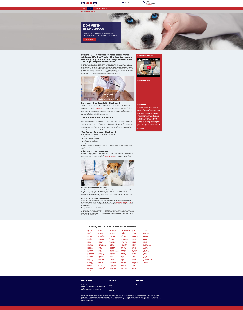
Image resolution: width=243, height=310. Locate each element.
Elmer (99, 247)
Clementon (90, 268)
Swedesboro (146, 233)
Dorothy (100, 242)
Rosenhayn (134, 258)
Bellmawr (89, 239)
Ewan (99, 250)
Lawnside (112, 250)
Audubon (89, 235)
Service (89, 8)
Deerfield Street (102, 241)
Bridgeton (89, 251)
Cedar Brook (90, 259)
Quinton (134, 238)
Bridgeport (90, 250)
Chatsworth (90, 261)
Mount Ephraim (124, 239)
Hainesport (101, 270)
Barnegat (89, 236)
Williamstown (146, 251)
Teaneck (145, 235)
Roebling (134, 253)
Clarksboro (90, 265)
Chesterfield (90, 264)
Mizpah (122, 235)
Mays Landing (113, 265)
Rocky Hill (134, 251)
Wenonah (145, 247)
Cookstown (101, 233)
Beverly (89, 242)
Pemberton (123, 264)
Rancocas (134, 239)
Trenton (145, 239)
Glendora (100, 262)
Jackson (111, 238)
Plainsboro (134, 232)
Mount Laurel (124, 242)
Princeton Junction (136, 236)
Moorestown (124, 238)
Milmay (122, 232)
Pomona (134, 233)
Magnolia (112, 254)
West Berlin (145, 248)
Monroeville (123, 236)
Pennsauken (123, 268)
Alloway (89, 232)
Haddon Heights (102, 267)
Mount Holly (123, 241)
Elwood (100, 248)
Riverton (134, 248)
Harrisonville (113, 232)
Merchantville (113, 268)
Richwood (134, 242)
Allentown (89, 230)
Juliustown (112, 242)
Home (84, 8)
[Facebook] (136, 285)
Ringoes (133, 245)
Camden (89, 258)
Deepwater (101, 239)
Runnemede (134, 259)
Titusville (145, 238)
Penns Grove (124, 267)
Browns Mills (90, 253)
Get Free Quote (89, 39)
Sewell (133, 264)
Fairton (100, 251)
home (82, 11)
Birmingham (90, 244)
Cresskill (100, 238)
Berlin (88, 241)
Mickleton (112, 270)
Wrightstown (146, 262)
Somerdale (134, 270)
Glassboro (100, 261)
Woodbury (145, 258)
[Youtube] (138, 285)
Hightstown (112, 233)
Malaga (111, 256)
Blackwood (87, 11)
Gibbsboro (101, 258)
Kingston (112, 244)
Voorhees (145, 244)
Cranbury (100, 235)
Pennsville (123, 270)
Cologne (100, 230)
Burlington (90, 256)
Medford (112, 267)
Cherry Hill (89, 262)
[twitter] (139, 285)
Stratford (145, 232)
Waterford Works (147, 245)
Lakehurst (112, 245)
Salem (133, 261)
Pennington (123, 265)
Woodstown (145, 261)
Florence (100, 253)
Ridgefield (134, 244)
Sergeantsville (135, 262)
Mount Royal (124, 244)
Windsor (145, 254)
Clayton (89, 267)
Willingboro (145, 253)
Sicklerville (134, 267)
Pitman (133, 230)
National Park (124, 247)
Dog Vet (93, 11)
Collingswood (90, 270)
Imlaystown (112, 236)
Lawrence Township (114, 251)
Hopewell (112, 235)
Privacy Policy (112, 293)
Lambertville (112, 247)
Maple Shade (113, 262)
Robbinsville (134, 250)
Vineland (145, 242)
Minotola (123, 233)
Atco (88, 233)
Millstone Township (125, 230)
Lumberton (112, 253)
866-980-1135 (149, 4)
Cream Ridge (101, 236)
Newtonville (123, 254)
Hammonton (113, 230)
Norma (122, 256)
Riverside (134, 247)
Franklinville (101, 254)
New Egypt (123, 248)
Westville (145, 250)
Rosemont (134, 256)
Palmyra (122, 259)
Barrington (90, 238)
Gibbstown (101, 259)
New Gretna (123, 250)
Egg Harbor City (102, 245)
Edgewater (101, 244)
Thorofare (145, 236)
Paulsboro (123, 261)
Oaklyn (122, 258)
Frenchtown (101, 256)
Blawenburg (90, 247)
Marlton (111, 264)
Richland (134, 241)
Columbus (100, 232)
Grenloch (100, 265)
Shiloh (133, 265)
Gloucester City (102, 264)
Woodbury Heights (147, 259)
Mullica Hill (123, 245)
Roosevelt (134, 254)
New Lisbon (123, 251)
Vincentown (145, 241)
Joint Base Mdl (113, 241)
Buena (89, 254)
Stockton (145, 230)
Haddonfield (101, 268)
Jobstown (112, 239)
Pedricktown (123, 262)
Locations (104, 8)
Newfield (123, 253)
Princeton (134, 235)
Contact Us (97, 8)
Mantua (111, 261)
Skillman (134, 268)
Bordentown (90, 248)
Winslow (145, 256)
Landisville (112, 248)
